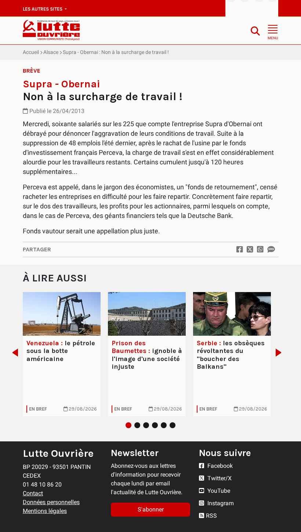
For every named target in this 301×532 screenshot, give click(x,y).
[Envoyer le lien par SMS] (271, 249)
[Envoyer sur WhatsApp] (260, 249)
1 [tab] (128, 425)
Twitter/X (219, 478)
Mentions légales (45, 510)
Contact (33, 493)
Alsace (50, 52)
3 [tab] (146, 425)
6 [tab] (172, 425)
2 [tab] (137, 425)
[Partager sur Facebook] (239, 249)
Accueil (31, 52)
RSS (211, 515)
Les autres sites (43, 9)
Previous (13, 353)
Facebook (219, 465)
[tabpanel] (62, 354)
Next (281, 353)
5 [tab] (164, 425)
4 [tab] (155, 425)
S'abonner (151, 509)
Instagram (220, 503)
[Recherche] (255, 31)
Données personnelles (51, 502)
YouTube (218, 490)
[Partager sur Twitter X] (250, 249)
